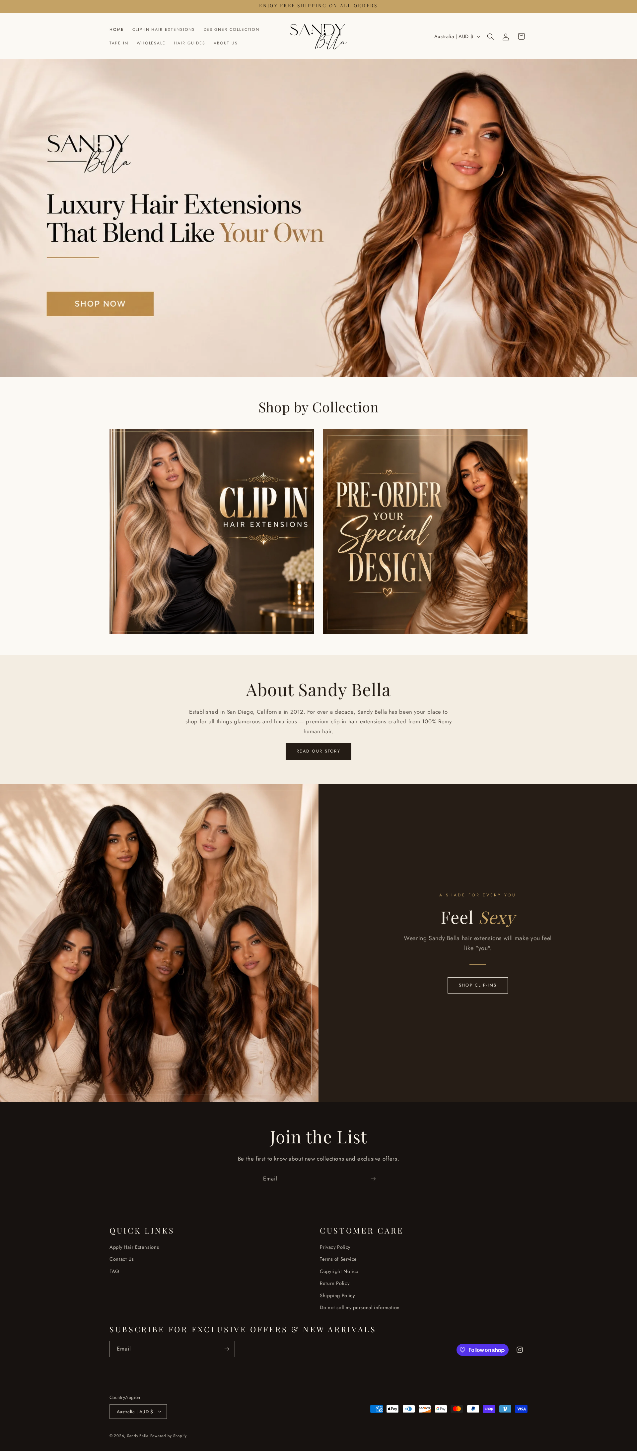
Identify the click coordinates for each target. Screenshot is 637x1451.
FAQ (114, 1271)
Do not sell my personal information (360, 1307)
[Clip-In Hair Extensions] (211, 531)
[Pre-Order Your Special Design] (425, 531)
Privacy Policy (335, 1247)
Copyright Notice (339, 1271)
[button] (490, 36)
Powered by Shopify (168, 1435)
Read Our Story (318, 751)
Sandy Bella (138, 1435)
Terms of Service (338, 1259)
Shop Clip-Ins (478, 985)
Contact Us (121, 1259)
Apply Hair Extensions (134, 1247)
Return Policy (334, 1283)
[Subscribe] (373, 1179)
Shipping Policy (337, 1295)
